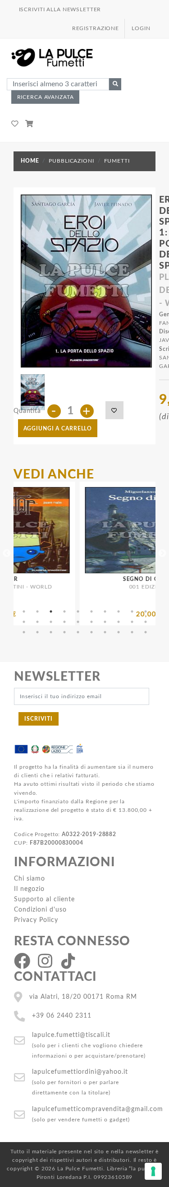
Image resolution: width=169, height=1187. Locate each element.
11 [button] (23, 621)
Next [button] (162, 553)
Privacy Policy (36, 920)
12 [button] (37, 621)
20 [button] (145, 621)
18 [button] (118, 621)
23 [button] (50, 632)
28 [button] (118, 632)
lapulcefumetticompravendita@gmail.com (97, 1109)
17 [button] (105, 621)
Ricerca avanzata (45, 97)
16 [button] (91, 621)
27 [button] (105, 632)
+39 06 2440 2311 (61, 1015)
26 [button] (91, 632)
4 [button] (64, 611)
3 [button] (50, 611)
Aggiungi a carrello (57, 428)
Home (30, 161)
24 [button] (64, 632)
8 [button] (118, 611)
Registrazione (95, 28)
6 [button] (91, 611)
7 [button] (105, 611)
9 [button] (132, 611)
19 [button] (132, 621)
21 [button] (23, 632)
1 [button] (23, 611)
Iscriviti (38, 719)
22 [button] (37, 632)
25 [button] (77, 632)
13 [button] (50, 621)
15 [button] (77, 621)
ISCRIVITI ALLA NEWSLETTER (60, 9)
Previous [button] (6, 553)
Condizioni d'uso (40, 909)
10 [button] (145, 611)
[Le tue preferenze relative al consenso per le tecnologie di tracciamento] (153, 1171)
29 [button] (132, 632)
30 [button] (145, 632)
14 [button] (64, 621)
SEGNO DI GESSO (125, 579)
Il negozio (29, 889)
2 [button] (37, 611)
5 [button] (77, 611)
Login (141, 28)
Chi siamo (29, 878)
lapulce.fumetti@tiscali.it (71, 1035)
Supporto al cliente (44, 899)
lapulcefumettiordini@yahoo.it (80, 1071)
